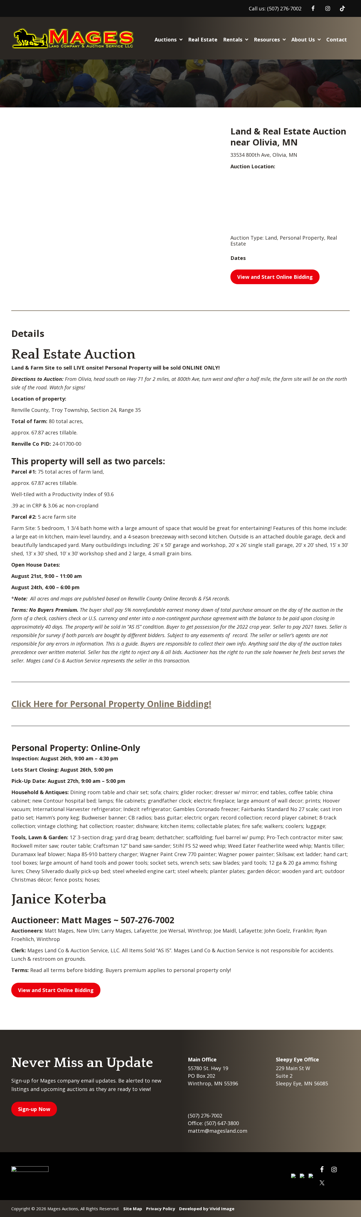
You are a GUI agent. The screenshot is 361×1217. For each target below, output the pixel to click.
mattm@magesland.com (217, 1130)
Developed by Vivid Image (206, 1208)
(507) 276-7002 (284, 8)
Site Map (132, 1208)
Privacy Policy (160, 1208)
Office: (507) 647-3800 (213, 1123)
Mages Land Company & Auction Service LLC (74, 38)
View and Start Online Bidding (275, 276)
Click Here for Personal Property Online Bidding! (111, 704)
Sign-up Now (34, 1109)
